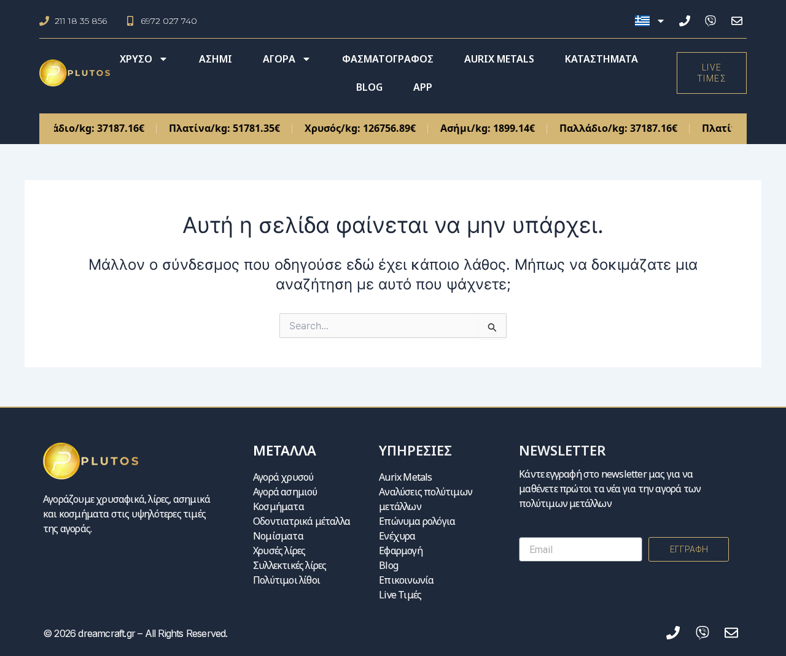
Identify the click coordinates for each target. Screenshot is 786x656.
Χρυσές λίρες (279, 550)
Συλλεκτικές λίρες (289, 565)
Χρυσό (136, 59)
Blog (369, 87)
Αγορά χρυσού (283, 477)
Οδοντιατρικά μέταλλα (301, 521)
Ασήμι (215, 59)
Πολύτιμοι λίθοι (286, 580)
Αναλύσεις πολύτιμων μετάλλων (425, 499)
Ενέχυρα (397, 536)
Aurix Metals (499, 59)
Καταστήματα (601, 59)
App (422, 87)
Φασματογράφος (388, 59)
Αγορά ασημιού (285, 491)
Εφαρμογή (400, 550)
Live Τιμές (400, 594)
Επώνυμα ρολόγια (417, 521)
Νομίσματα (278, 536)
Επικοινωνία (406, 580)
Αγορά (279, 59)
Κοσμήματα (278, 506)
